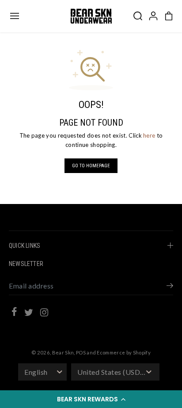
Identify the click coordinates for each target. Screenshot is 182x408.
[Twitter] (28, 313)
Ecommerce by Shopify (124, 352)
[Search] (137, 16)
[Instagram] (44, 313)
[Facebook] (14, 312)
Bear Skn (63, 352)
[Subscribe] (170, 287)
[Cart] (168, 16)
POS (81, 352)
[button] (91, 399)
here (149, 135)
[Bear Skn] (91, 16)
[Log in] (153, 16)
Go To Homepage (91, 166)
